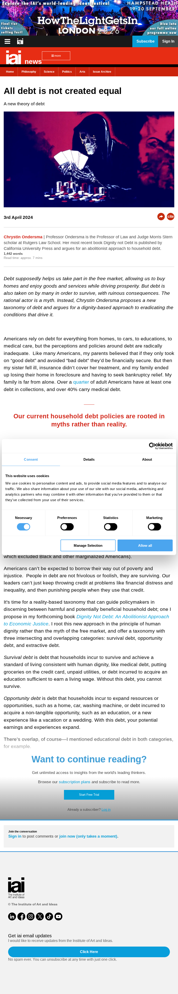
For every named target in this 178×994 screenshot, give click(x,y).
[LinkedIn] (12, 916)
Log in (106, 809)
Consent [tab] (31, 459)
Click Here (89, 952)
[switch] (67, 527)
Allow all (145, 545)
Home (10, 71)
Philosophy (29, 71)
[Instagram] (31, 916)
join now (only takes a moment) (88, 836)
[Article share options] (161, 216)
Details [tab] (89, 459)
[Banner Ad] (89, 18)
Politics (67, 71)
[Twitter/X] (40, 916)
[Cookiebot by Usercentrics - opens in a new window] (152, 446)
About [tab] (147, 459)
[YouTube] (58, 916)
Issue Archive (102, 71)
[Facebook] (21, 916)
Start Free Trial (89, 794)
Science (49, 71)
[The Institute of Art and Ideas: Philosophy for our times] (7, 41)
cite (171, 216)
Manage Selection (88, 545)
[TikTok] (49, 916)
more (57, 55)
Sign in (14, 836)
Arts (82, 71)
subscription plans (74, 782)
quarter (81, 382)
